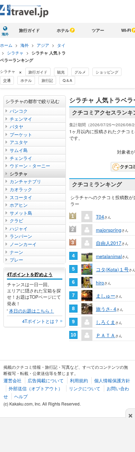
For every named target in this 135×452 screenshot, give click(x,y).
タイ (61, 45)
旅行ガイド (29, 30)
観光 (61, 72)
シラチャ (15, 53)
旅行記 (47, 80)
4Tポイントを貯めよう (30, 274)
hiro (100, 282)
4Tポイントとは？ (40, 321)
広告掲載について (46, 380)
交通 (7, 80)
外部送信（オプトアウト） (36, 388)
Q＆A (67, 80)
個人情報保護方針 (112, 380)
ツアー (98, 30)
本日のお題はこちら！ (31, 310)
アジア (43, 45)
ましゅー (105, 295)
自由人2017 (109, 242)
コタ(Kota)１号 (112, 269)
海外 (24, 45)
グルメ (80, 72)
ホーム (6, 45)
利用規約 (79, 380)
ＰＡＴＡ (105, 335)
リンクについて (84, 388)
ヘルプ (21, 396)
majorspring (109, 229)
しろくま (105, 321)
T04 (100, 216)
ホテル (63, 30)
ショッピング (107, 72)
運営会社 (12, 380)
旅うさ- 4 (106, 308)
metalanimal (109, 256)
